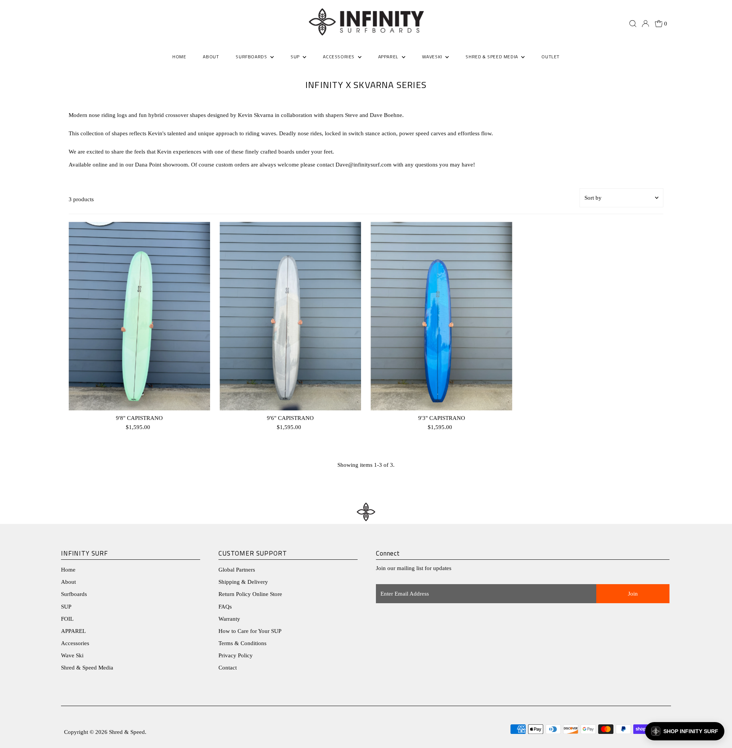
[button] (684, 731)
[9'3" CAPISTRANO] (441, 316)
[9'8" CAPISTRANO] (139, 316)
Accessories (75, 643)
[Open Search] (632, 23)
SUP (66, 607)
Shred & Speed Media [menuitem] (492, 56)
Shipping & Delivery (243, 582)
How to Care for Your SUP (249, 631)
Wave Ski (72, 655)
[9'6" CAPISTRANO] (290, 316)
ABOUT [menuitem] (211, 56)
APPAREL (73, 631)
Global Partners (236, 570)
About (68, 582)
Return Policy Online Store (250, 594)
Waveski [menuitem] (433, 56)
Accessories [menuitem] (339, 56)
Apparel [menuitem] (389, 56)
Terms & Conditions (242, 643)
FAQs (225, 607)
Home (68, 570)
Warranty (229, 619)
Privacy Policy (235, 655)
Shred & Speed (127, 732)
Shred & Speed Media (87, 668)
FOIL (67, 619)
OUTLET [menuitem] (550, 56)
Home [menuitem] (179, 56)
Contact (227, 668)
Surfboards (252, 56)
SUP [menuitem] (296, 56)
